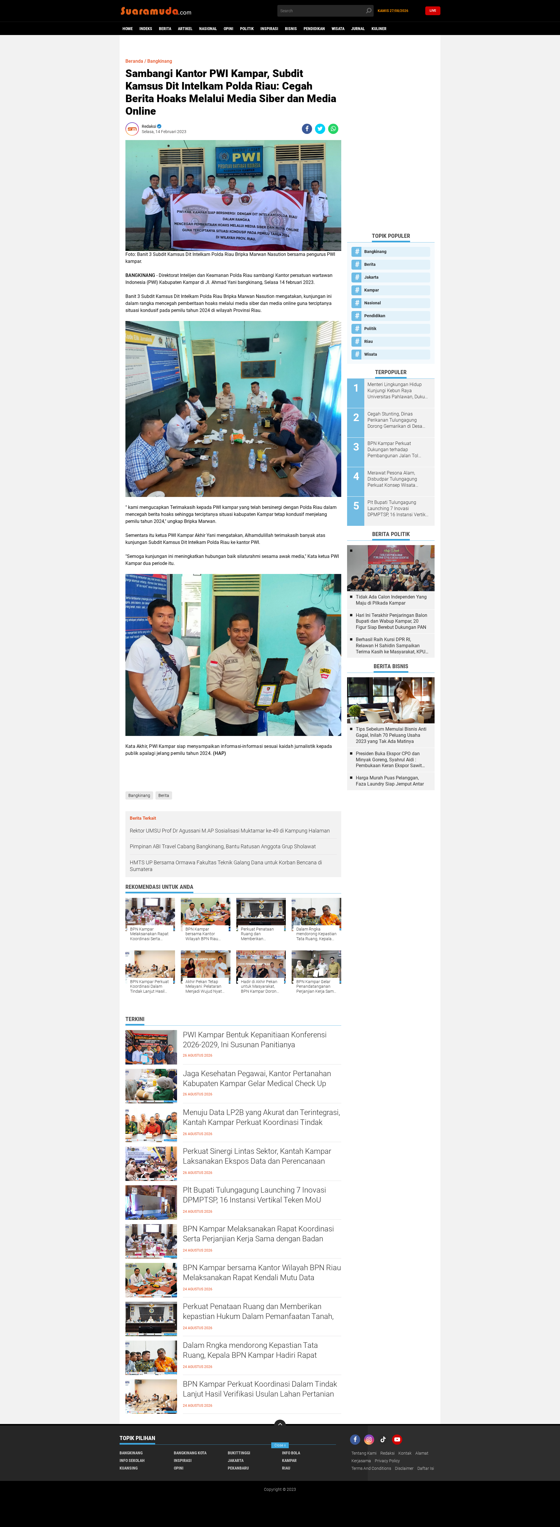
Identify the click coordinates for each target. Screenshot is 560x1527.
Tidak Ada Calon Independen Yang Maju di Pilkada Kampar (391, 600)
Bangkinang (159, 61)
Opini (228, 28)
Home (128, 28)
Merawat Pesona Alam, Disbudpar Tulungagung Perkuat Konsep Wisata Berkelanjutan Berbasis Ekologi (392, 479)
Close (280, 1445)
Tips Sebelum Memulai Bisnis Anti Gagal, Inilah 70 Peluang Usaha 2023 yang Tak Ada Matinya (391, 735)
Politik (247, 28)
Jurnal (358, 28)
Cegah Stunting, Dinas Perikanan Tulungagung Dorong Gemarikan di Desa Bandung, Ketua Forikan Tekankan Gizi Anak (395, 420)
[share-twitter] (320, 129)
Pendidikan (314, 28)
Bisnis (291, 28)
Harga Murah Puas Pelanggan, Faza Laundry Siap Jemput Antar (390, 781)
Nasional (208, 28)
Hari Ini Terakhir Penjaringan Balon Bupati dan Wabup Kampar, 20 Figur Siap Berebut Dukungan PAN (391, 621)
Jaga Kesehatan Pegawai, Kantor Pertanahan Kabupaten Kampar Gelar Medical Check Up (257, 1078)
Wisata (338, 28)
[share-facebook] (307, 129)
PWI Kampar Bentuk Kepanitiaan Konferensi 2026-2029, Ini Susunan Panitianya (255, 1039)
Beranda (134, 61)
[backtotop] (280, 1425)
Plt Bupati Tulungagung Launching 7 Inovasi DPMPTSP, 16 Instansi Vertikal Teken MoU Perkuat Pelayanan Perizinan (254, 1200)
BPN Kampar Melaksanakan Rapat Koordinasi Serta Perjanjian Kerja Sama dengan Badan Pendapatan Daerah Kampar (258, 1238)
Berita (165, 28)
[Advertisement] (391, 140)
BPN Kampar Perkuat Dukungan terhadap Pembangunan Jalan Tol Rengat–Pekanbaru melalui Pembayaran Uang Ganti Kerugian (396, 450)
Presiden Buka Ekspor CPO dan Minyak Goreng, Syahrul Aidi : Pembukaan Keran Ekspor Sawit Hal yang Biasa (389, 760)
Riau (368, 341)
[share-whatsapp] (333, 129)
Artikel (185, 28)
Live (433, 11)
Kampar (371, 290)
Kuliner (379, 28)
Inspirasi (269, 28)
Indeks (145, 28)
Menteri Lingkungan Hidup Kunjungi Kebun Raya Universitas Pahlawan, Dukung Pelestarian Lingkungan (399, 391)
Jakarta (371, 277)
